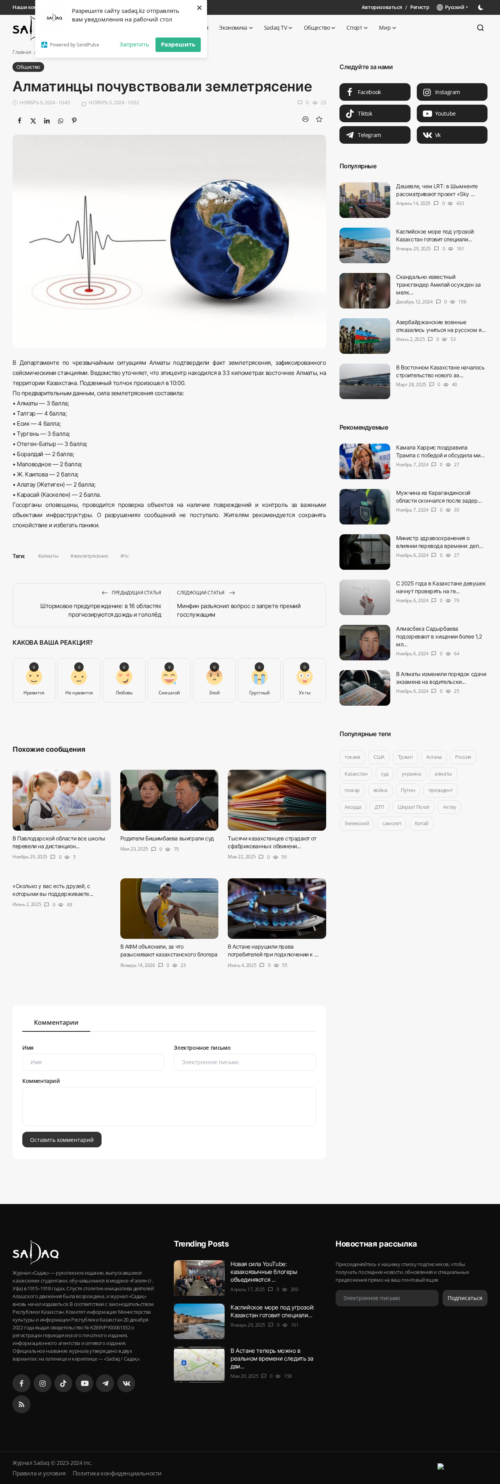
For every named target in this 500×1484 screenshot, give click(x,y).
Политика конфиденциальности (117, 1473)
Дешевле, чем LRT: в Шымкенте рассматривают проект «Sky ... (437, 190)
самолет (391, 823)
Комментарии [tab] (56, 1022)
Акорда (353, 806)
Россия (463, 756)
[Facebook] (21, 1383)
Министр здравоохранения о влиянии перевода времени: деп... (439, 542)
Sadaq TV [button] (275, 27)
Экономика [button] (233, 27)
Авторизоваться (382, 7)
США (378, 756)
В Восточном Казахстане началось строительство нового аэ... (440, 371)
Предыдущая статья (136, 592)
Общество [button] (317, 27)
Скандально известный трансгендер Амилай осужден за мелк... (438, 284)
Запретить (134, 44)
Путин (408, 790)
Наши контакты (32, 7)
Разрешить (178, 44)
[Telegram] (105, 1383)
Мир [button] (385, 27)
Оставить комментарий (62, 1139)
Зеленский (357, 823)
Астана (434, 756)
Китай (421, 823)
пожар (352, 790)
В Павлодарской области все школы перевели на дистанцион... (58, 842)
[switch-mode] (482, 7)
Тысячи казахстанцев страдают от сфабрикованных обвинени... (272, 842)
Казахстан (356, 773)
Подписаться (465, 1298)
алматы (50, 555)
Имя (28, 1047)
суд (384, 773)
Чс (126, 555)
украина (411, 773)
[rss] (21, 1404)
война (380, 790)
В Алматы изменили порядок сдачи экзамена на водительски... (441, 678)
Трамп (405, 756)
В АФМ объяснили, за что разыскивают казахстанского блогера (169, 951)
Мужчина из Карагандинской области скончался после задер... (439, 496)
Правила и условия (38, 1473)
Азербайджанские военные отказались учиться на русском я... (441, 326)
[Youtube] (84, 1383)
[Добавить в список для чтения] (319, 119)
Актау (449, 806)
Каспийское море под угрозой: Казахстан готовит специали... (435, 235)
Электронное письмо (202, 1047)
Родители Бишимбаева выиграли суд (167, 838)
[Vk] (126, 1383)
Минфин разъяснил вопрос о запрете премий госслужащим (238, 610)
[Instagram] (43, 1383)
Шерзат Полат (413, 806)
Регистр (419, 7)
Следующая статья (201, 592)
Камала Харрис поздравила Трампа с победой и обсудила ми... (440, 451)
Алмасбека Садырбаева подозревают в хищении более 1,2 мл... (439, 636)
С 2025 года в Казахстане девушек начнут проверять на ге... (441, 587)
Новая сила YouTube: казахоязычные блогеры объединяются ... (263, 1271)
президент (440, 790)
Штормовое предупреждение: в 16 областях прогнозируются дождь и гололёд (100, 610)
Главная (21, 51)
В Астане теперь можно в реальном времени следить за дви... (271, 1358)
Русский (453, 7)
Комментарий (41, 1080)
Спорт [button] (354, 27)
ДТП (379, 806)
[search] (480, 28)
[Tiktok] (63, 1383)
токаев (352, 756)
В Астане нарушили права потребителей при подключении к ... (273, 951)
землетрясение (90, 555)
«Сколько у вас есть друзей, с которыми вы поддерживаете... (52, 890)
